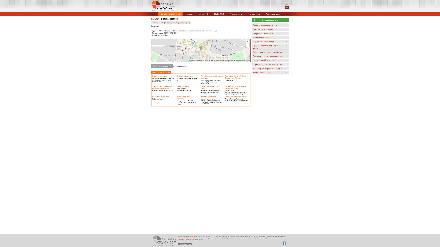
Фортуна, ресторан (208, 97)
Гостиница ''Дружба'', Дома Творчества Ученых (235, 77)
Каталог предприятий (170, 14)
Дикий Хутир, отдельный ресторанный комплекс (162, 87)
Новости (189, 14)
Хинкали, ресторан (159, 76)
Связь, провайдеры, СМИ (264, 60)
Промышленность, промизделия (267, 56)
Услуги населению (261, 73)
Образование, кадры (262, 37)
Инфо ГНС (203, 14)
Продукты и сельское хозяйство (267, 52)
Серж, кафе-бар (183, 86)
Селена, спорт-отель (185, 76)
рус (286, 7)
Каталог (155, 19)
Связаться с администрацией (187, 239)
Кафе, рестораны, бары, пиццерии (175, 23)
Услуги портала (272, 14)
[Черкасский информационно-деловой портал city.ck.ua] (163, 6)
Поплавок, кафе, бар (160, 97)
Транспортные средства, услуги (267, 68)
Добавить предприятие (271, 20)
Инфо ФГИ (219, 14)
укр (286, 4)
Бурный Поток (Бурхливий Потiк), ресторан (235, 87)
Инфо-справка (236, 14)
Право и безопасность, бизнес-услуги (267, 47)
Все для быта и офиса (263, 29)
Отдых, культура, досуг (263, 42)
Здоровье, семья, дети (263, 33)
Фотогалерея (254, 14)
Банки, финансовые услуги (265, 25)
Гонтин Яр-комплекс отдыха (236, 97)
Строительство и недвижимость (267, 64)
